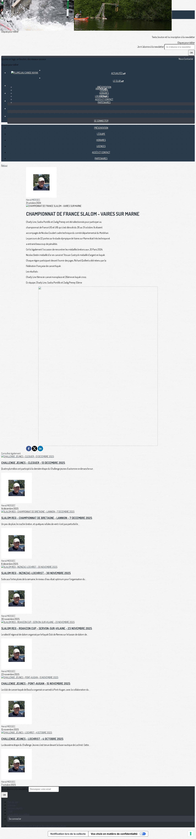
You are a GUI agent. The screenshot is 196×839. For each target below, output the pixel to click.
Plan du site (12, 801)
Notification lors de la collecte (68, 833)
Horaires (104, 93)
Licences (101, 146)
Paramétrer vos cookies (18, 814)
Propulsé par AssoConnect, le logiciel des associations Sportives (36, 825)
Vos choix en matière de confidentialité (114, 833)
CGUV (10, 811)
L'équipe (104, 90)
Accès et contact (104, 99)
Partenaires (104, 102)
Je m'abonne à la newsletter (150, 46)
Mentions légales (15, 808)
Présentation (101, 127)
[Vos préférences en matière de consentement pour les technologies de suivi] (191, 834)
